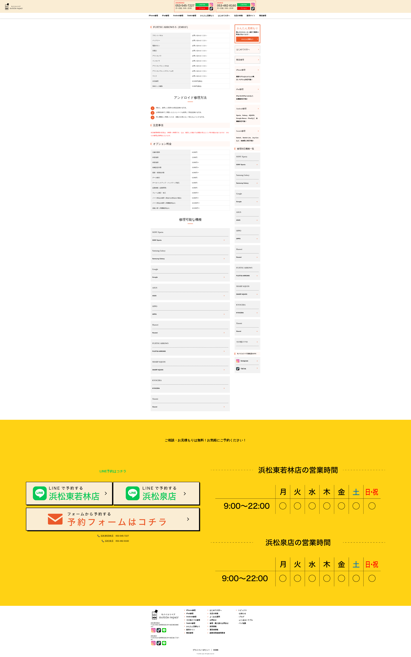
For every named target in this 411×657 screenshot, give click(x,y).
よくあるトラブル (246, 620)
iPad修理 (165, 15)
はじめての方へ (224, 15)
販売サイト (251, 15)
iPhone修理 (153, 15)
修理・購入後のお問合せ (219, 623)
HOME (215, 650)
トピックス (242, 610)
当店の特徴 (238, 15)
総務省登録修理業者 (217, 633)
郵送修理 (262, 15)
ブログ (241, 617)
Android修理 (178, 15)
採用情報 (213, 626)
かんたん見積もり (207, 15)
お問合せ (213, 620)
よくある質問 (215, 617)
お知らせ (242, 613)
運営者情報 (214, 630)
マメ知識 (242, 623)
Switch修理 (191, 15)
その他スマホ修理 (193, 620)
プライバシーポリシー (201, 650)
